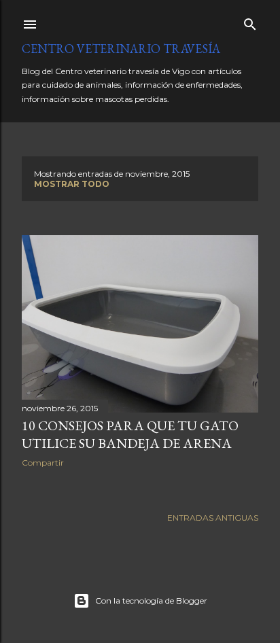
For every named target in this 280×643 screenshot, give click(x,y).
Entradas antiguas (212, 517)
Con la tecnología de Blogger (151, 600)
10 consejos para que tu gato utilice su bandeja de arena (130, 434)
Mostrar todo (71, 184)
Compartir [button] (43, 462)
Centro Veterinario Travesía (121, 48)
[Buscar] (250, 21)
